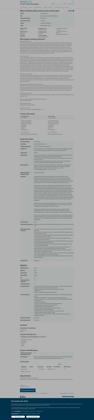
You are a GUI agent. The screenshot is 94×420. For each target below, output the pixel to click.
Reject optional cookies (33, 416)
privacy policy (17, 411)
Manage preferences (15, 413)
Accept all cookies (18, 416)
